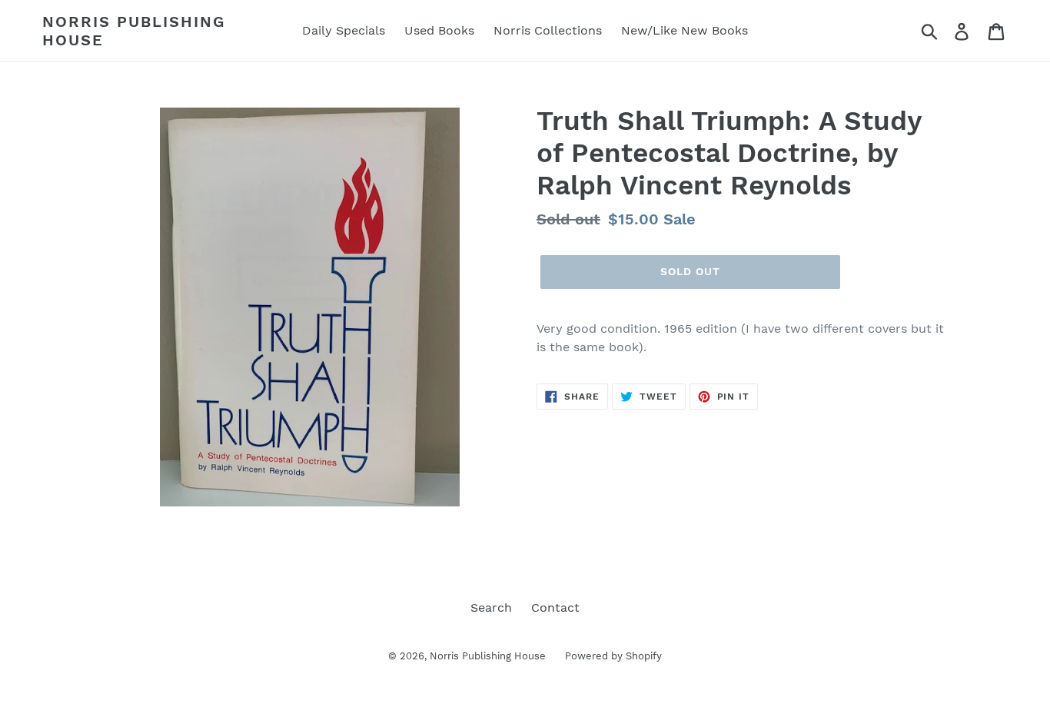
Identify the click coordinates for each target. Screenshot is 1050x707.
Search (491, 607)
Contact (555, 607)
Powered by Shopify (613, 656)
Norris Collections (547, 30)
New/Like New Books (684, 30)
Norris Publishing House (133, 30)
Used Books (439, 30)
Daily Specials (343, 30)
